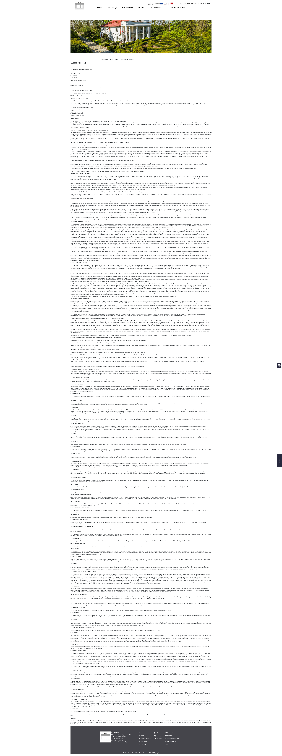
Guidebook (144, 741)
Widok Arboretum (169, 733)
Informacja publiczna (170, 741)
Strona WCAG (146, 753)
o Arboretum (156, 8)
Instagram (160, 736)
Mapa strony (168, 735)
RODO (166, 744)
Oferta (142, 735)
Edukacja (141, 8)
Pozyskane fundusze (176, 8)
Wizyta (100, 8)
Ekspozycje (112, 8)
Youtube (159, 739)
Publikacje (143, 744)
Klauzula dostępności (146, 738)
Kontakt (206, 4)
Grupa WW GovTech (137, 753)
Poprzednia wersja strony (172, 738)
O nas (142, 733)
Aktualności (127, 8)
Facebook (159, 733)
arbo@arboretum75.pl (79, 115)
